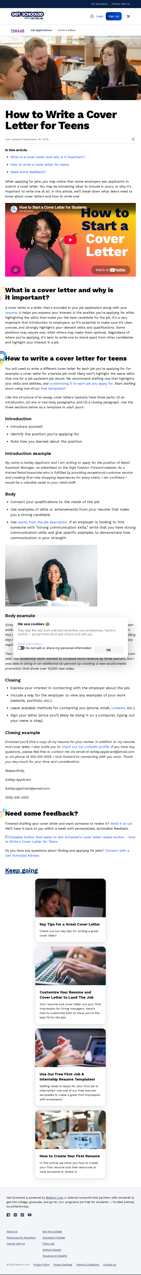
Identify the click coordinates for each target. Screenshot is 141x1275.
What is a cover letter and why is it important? (47, 157)
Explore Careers (52, 1249)
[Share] (133, 139)
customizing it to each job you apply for (81, 383)
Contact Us (109, 1264)
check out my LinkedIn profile (85, 747)
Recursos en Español (55, 1255)
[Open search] (92, 16)
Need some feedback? (28, 172)
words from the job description (42, 522)
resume (11, 312)
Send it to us (120, 823)
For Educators (99, 4)
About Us (12, 1231)
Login (100, 16)
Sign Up (114, 16)
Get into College (52, 1231)
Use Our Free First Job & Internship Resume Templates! (67, 1076)
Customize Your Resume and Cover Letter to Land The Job (66, 995)
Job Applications (41, 30)
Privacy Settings (62, 1264)
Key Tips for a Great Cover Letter (70, 924)
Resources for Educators (21, 1237)
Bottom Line (54, 1197)
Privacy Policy (41, 1264)
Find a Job (17, 30)
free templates (53, 388)
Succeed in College (54, 1237)
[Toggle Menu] (128, 16)
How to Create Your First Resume (70, 1156)
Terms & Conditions (87, 1264)
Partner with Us (121, 4)
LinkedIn (118, 708)
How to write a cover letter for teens (39, 164)
